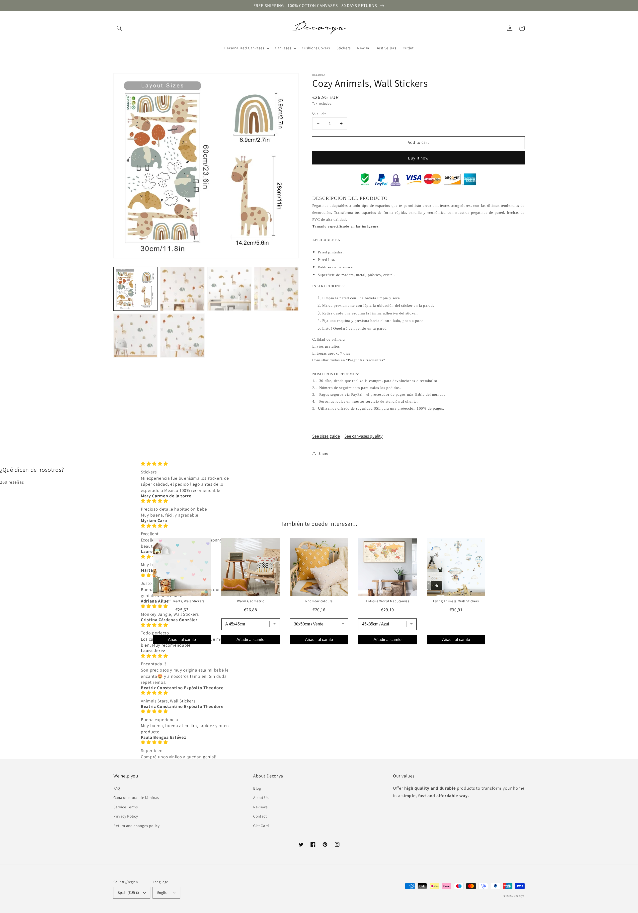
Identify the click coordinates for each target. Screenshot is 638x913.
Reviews (260, 806)
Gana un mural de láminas (136, 797)
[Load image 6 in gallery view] (182, 335)
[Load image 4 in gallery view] (276, 289)
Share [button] (323, 453)
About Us (260, 797)
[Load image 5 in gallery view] (135, 335)
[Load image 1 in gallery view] (135, 289)
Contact (260, 816)
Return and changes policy (136, 825)
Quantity (319, 113)
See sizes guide (326, 436)
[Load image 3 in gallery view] (229, 289)
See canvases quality (363, 436)
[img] (187, 464)
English (163, 892)
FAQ (116, 788)
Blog (257, 788)
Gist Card (261, 825)
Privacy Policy (125, 816)
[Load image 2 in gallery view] (182, 289)
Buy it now (418, 158)
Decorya (519, 896)
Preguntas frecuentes (365, 360)
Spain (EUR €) (128, 892)
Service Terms (125, 806)
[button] (119, 28)
